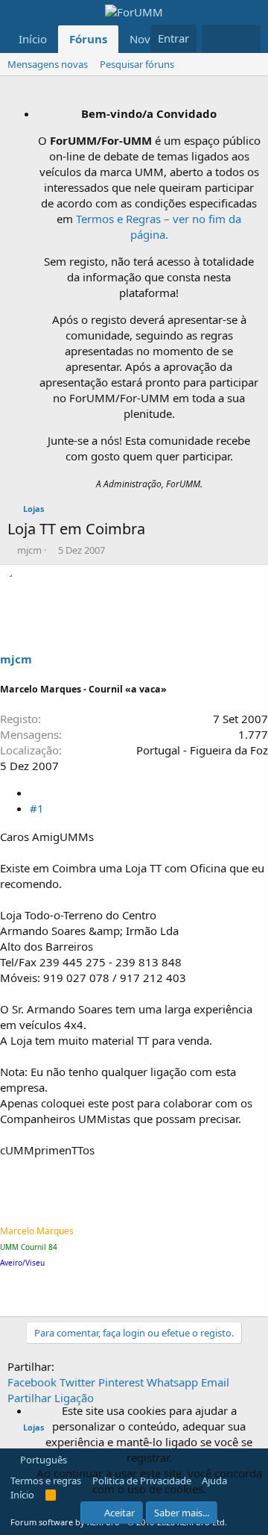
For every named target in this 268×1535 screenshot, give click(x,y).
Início (33, 38)
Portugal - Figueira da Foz (202, 750)
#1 (37, 808)
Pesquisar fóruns (137, 64)
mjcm (29, 550)
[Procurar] (246, 39)
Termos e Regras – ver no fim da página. (158, 226)
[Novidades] (216, 39)
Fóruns (88, 38)
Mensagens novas (47, 64)
